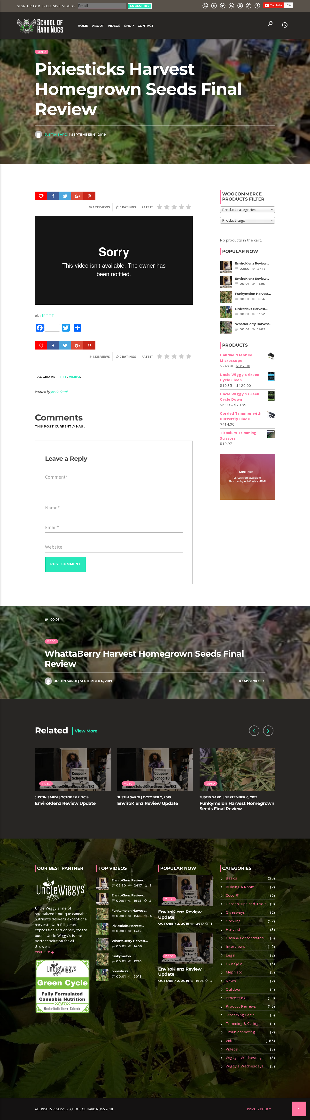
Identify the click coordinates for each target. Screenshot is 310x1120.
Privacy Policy (259, 1109)
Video (42, 52)
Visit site (42, 951)
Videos (232, 1049)
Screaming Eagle (240, 1014)
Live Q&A (234, 963)
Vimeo (74, 377)
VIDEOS (114, 26)
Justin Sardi (56, 134)
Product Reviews (241, 1006)
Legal (230, 955)
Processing (236, 997)
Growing (233, 920)
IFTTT (48, 316)
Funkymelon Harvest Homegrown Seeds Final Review (237, 806)
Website (53, 547)
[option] (73, 782)
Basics (231, 878)
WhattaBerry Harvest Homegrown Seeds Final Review (144, 658)
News (231, 980)
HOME (83, 26)
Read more (249, 681)
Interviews (235, 946)
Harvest (233, 929)
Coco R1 (233, 895)
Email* (52, 527)
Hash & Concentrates (245, 937)
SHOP (129, 26)
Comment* (56, 477)
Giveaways (235, 912)
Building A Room (240, 886)
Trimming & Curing (242, 1023)
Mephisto (234, 972)
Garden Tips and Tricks (246, 903)
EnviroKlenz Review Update (65, 803)
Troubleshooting (240, 1031)
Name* (52, 508)
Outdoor (233, 989)
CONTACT (145, 26)
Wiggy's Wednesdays (245, 1057)
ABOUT (98, 26)
